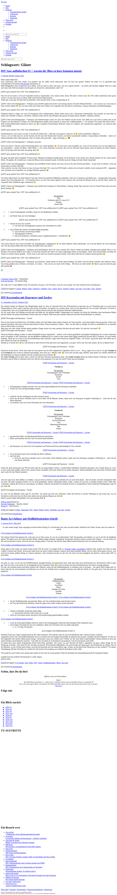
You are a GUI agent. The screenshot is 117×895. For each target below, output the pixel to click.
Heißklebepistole (49, 663)
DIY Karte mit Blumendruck (15, 853)
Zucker (67, 510)
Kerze (60, 289)
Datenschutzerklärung (35, 890)
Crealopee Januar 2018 (9, 279)
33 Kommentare (16, 667)
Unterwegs (14, 14)
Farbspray (36, 289)
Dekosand (24, 510)
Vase (93, 289)
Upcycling (86, 289)
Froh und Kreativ (7, 281)
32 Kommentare (16, 514)
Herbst (41, 510)
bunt (26, 663)
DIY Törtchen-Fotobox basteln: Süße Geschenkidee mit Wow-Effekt (30, 857)
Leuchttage (9, 859)
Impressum (48, 890)
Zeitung (98, 289)
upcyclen (78, 289)
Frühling (44, 289)
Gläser (54, 289)
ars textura (9, 836)
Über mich (9, 20)
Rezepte (13, 16)
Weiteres (8, 10)
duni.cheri (9, 849)
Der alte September (8, 504)
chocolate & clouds (12, 840)
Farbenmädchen (11, 851)
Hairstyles (13, 18)
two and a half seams (13, 882)
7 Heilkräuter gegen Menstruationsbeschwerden (22, 834)
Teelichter (53, 510)
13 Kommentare (16, 293)
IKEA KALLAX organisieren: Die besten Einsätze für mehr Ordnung (30, 875)
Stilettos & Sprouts (12, 877)
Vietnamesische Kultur (18, 12)
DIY (7, 8)
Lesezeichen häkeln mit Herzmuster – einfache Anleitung (26, 838)
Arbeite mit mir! (11, 22)
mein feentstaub (11, 861)
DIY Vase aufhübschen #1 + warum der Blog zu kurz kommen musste (41, 70)
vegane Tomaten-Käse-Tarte (15, 886)
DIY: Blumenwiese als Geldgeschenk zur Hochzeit (23, 867)
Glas (49, 289)
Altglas (18, 289)
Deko (30, 289)
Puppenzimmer (10, 865)
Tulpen (71, 289)
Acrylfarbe (20, 663)
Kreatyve (4, 506)
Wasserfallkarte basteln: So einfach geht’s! (20, 871)
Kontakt (8, 24)
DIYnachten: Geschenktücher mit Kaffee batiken (23, 847)
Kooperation (21, 890)
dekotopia (9, 845)
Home (7, 6)
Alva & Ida (9, 832)
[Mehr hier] (58, 686)
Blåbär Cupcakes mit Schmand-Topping (19, 843)
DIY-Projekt (24, 84)
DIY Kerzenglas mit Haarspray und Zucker (26, 297)
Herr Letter (9, 855)
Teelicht (66, 289)
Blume (24, 289)
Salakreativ (9, 869)
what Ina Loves (11, 884)
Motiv (58, 663)
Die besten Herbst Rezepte (15, 879)
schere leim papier (12, 873)
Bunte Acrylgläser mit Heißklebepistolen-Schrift (29, 518)
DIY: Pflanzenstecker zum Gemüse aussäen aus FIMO (25, 863)
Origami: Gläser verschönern (75, 549)
